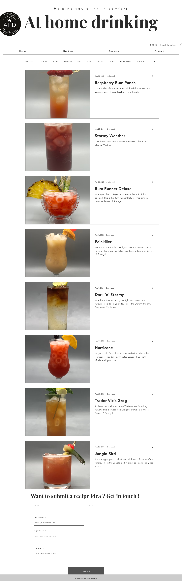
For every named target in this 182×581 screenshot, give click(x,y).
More (139, 61)
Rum (89, 61)
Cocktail (43, 61)
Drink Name (39, 518)
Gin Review (125, 61)
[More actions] (153, 76)
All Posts (29, 61)
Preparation (39, 548)
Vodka (55, 61)
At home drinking (91, 21)
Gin (79, 61)
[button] (68, 51)
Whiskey (68, 61)
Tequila (100, 61)
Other (112, 61)
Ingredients (39, 531)
